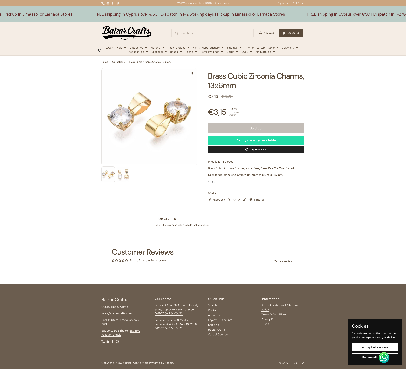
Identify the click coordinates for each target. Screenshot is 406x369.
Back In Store (110, 320)
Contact (213, 310)
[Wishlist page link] (100, 50)
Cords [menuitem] (230, 51)
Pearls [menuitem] (189, 51)
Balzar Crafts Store (137, 363)
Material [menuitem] (156, 47)
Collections (118, 61)
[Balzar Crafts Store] (127, 33)
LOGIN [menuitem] (109, 47)
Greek (265, 324)
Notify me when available (256, 140)
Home (105, 61)
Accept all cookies (375, 347)
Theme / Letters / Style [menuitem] (260, 47)
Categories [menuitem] (136, 47)
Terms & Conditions (273, 314)
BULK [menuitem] (245, 51)
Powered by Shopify (161, 363)
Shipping (213, 324)
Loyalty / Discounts (220, 320)
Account (269, 33)
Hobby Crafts (216, 329)
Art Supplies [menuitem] (263, 51)
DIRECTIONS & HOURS (169, 328)
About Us (214, 315)
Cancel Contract (218, 334)
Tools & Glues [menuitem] (176, 47)
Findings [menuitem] (232, 47)
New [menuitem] (119, 47)
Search (212, 305)
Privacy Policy (270, 319)
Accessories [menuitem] (136, 51)
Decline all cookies (375, 357)
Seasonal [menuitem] (157, 51)
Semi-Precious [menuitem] (210, 51)
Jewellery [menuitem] (288, 47)
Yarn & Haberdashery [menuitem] (206, 47)
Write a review (283, 261)
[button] (291, 33)
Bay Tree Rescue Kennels (121, 332)
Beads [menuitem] (174, 51)
